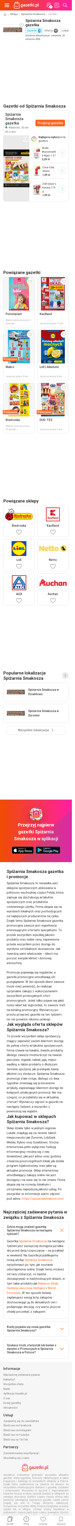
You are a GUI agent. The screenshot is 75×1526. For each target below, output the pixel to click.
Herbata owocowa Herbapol (26, 1288)
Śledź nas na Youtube (16, 1434)
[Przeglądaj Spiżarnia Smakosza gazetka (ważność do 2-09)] (16, 168)
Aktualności (10, 1407)
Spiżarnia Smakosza (33, 14)
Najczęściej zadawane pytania (21, 1374)
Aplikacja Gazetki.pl (15, 1393)
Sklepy (14, 14)
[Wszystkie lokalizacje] (65, 675)
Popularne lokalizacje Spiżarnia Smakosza (24, 675)
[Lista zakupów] (57, 5)
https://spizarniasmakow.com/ (43, 1199)
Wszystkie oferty (13, 1384)
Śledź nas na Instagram (17, 1430)
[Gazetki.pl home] (27, 5)
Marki (6, 1388)
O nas (6, 1398)
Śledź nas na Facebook (17, 1425)
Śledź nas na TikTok (15, 1439)
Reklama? (9, 1379)
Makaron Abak (48, 1283)
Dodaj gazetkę (12, 1402)
